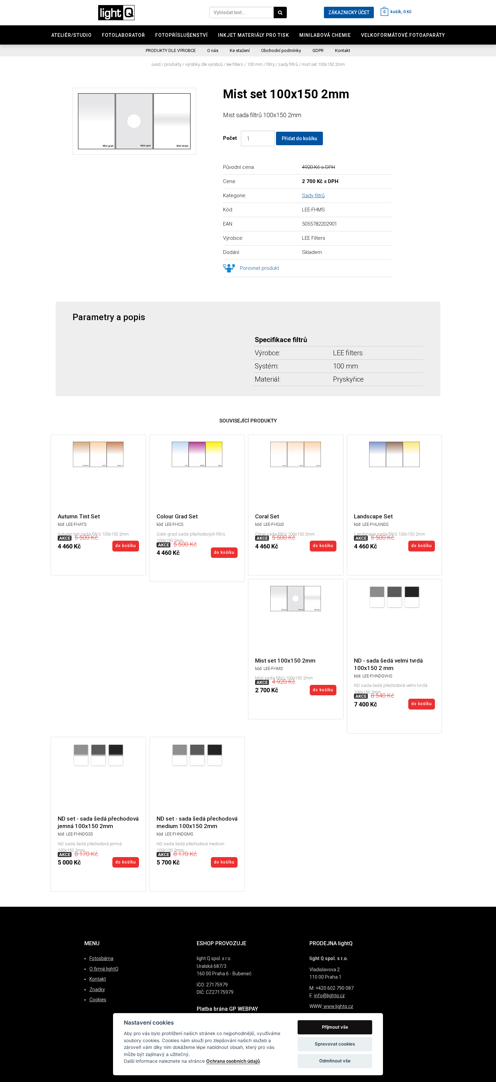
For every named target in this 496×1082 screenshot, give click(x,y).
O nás (212, 50)
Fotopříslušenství (181, 35)
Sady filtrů (288, 64)
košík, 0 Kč (397, 11)
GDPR (318, 50)
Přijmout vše (335, 1027)
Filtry (270, 64)
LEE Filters (234, 64)
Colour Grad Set (177, 516)
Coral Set (267, 516)
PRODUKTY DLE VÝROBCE (171, 50)
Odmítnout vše (335, 1060)
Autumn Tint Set (79, 516)
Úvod (156, 64)
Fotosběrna (101, 958)
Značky (97, 989)
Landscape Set (373, 516)
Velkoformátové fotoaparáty (403, 35)
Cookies (97, 999)
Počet (231, 138)
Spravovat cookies (335, 1044)
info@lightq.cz (329, 995)
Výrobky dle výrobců (204, 64)
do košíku (125, 545)
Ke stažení (240, 50)
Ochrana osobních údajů (233, 1061)
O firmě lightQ (103, 969)
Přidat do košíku (299, 138)
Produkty (173, 64)
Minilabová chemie (325, 35)
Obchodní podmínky (281, 50)
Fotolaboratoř (123, 35)
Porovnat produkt (259, 268)
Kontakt (342, 50)
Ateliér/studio (71, 35)
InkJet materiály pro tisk (253, 35)
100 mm (255, 64)
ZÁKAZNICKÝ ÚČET (348, 12)
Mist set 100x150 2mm (323, 64)
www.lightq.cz (338, 1006)
